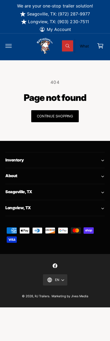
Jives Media (79, 296)
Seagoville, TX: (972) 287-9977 (58, 14)
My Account (59, 29)
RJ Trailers (42, 296)
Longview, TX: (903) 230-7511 (58, 21)
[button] (8, 46)
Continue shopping (55, 116)
